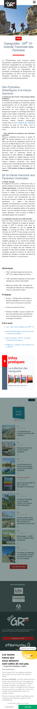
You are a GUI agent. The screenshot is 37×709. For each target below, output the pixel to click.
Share (18, 438)
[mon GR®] (18, 620)
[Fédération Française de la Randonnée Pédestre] (18, 646)
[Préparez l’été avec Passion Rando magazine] (8, 448)
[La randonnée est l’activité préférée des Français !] (8, 432)
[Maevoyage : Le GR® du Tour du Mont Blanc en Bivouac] (8, 537)
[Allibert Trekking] (18, 607)
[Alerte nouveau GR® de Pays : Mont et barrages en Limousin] (8, 483)
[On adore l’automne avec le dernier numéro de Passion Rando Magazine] (8, 501)
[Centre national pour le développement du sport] (18, 591)
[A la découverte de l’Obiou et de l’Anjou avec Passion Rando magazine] (8, 466)
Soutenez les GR (18, 638)
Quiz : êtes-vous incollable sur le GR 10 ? (20, 327)
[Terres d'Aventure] (18, 599)
